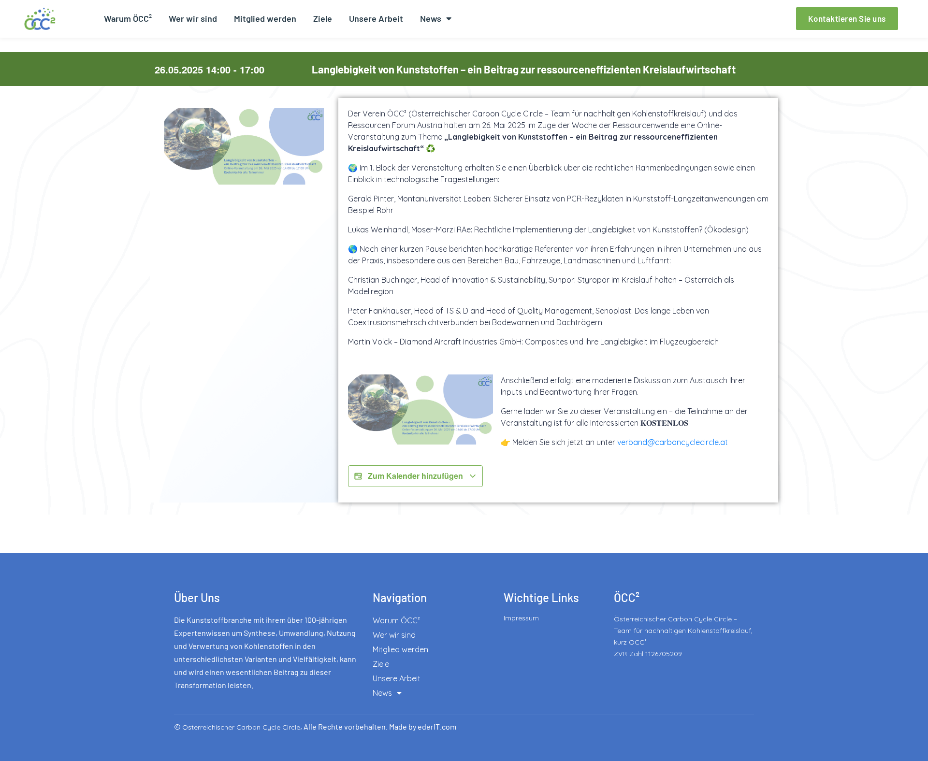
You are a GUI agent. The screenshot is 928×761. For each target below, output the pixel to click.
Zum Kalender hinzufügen (415, 475)
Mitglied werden (265, 18)
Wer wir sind (193, 18)
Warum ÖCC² (128, 18)
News (430, 18)
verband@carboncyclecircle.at (672, 442)
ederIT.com (437, 726)
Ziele (322, 18)
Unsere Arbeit (376, 18)
